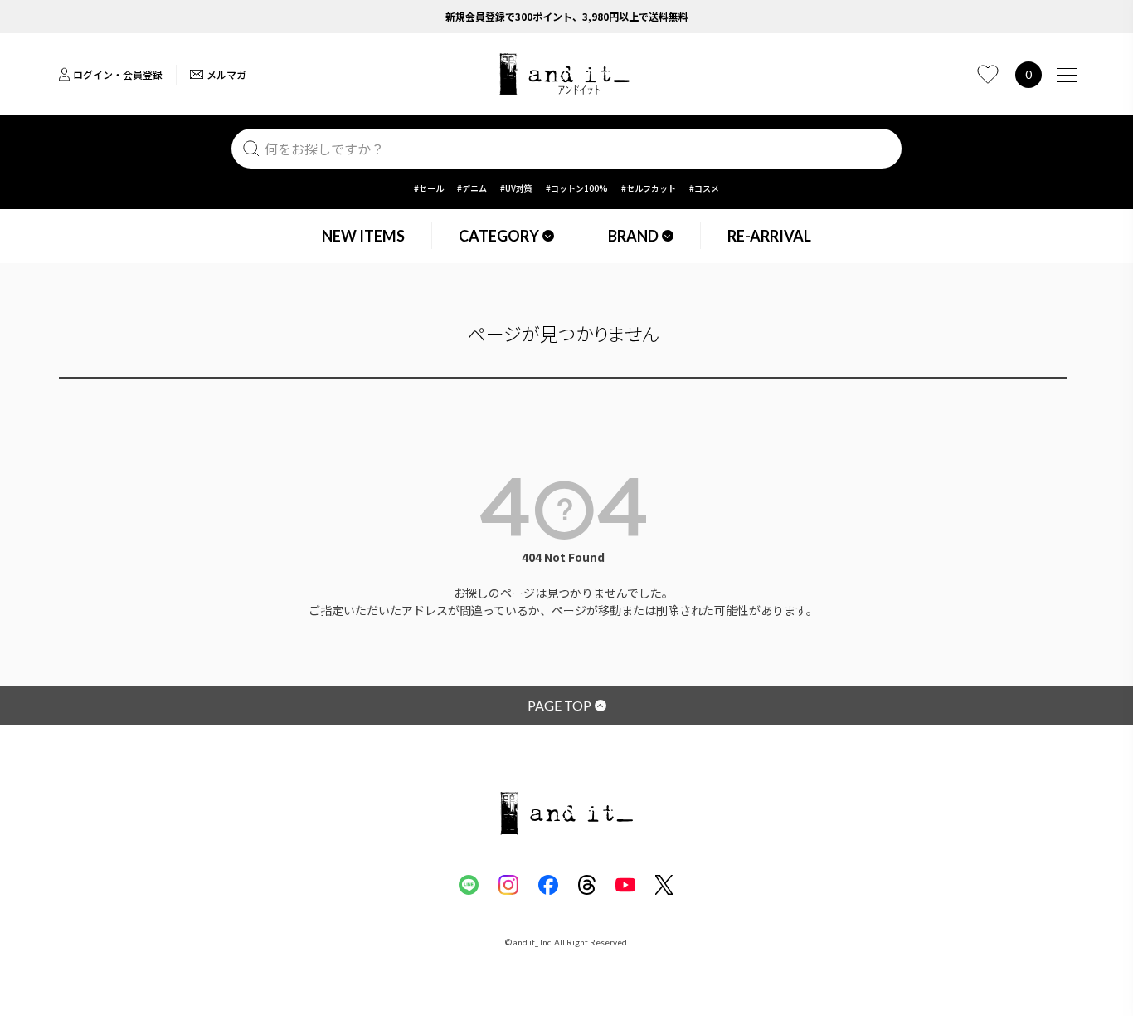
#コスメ (704, 188)
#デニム (472, 188)
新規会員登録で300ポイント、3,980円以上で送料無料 (566, 16)
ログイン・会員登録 (118, 74)
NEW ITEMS (363, 236)
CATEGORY (499, 236)
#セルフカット (648, 188)
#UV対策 (516, 188)
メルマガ (226, 74)
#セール (429, 188)
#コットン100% (577, 188)
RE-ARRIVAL (769, 236)
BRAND (633, 236)
